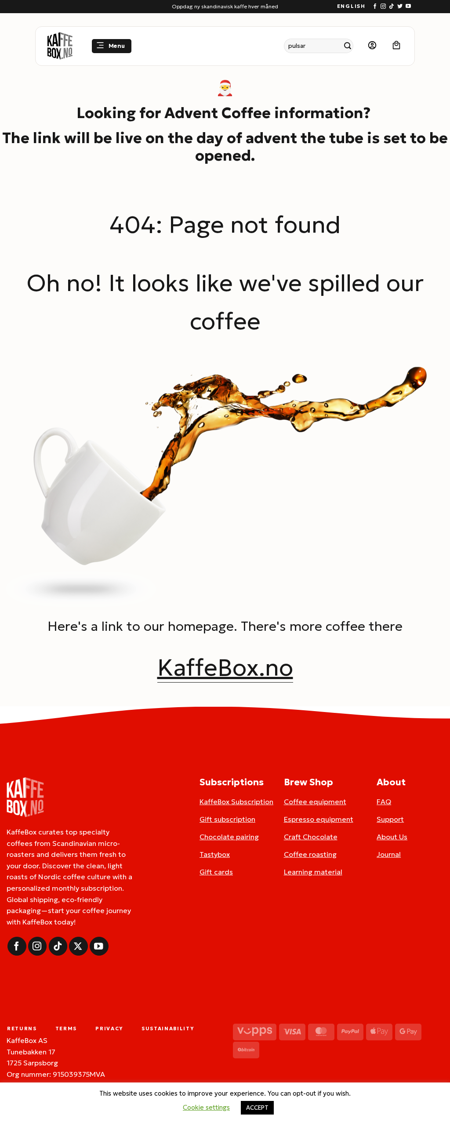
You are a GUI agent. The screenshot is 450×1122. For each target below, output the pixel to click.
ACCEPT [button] (257, 1107)
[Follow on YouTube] (408, 7)
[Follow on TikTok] (391, 7)
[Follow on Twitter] (400, 7)
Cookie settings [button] (206, 1107)
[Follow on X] (78, 946)
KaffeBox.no (225, 667)
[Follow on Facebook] (374, 7)
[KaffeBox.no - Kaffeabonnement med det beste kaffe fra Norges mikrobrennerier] (59, 46)
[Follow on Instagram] (383, 7)
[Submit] (348, 46)
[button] (111, 46)
